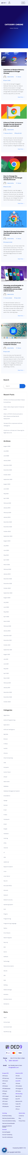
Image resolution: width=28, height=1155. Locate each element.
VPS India (18, 1083)
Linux (5, 871)
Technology (6, 961)
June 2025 (6, 489)
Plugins (6, 914)
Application (7, 724)
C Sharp (6, 743)
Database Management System (12, 791)
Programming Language (10, 923)
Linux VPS (18, 1099)
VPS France (5, 1076)
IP (4, 852)
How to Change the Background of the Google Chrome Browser (13, 178)
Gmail (5, 824)
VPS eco (18, 1109)
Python (5, 928)
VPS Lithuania (5, 1106)
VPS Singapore (19, 1088)
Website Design (8, 989)
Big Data (6, 734)
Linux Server (7, 876)
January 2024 (7, 517)
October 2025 (7, 474)
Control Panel (7, 772)
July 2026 (6, 451)
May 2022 (6, 612)
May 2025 (6, 493)
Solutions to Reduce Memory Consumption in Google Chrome (14, 71)
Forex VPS (18, 1106)
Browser (6, 133)
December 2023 (8, 522)
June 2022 (6, 607)
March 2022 (7, 621)
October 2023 (7, 531)
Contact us (21, 1115)
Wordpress (6, 1004)
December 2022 (8, 578)
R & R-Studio (7, 933)
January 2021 (7, 687)
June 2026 (6, 455)
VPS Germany (5, 1078)
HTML (5, 843)
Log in (5, 1017)
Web (5, 980)
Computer (6, 767)
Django (6, 800)
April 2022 (6, 616)
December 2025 (8, 465)
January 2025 (7, 507)
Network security (8, 899)
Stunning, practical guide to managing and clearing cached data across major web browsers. (13, 288)
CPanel (5, 776)
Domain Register (6, 1132)
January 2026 (7, 460)
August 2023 (7, 541)
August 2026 (7, 446)
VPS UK (4, 1083)
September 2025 (8, 479)
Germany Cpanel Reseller (8, 1123)
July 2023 (6, 545)
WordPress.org (7, 1031)
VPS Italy (4, 1093)
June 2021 (6, 664)
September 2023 (8, 536)
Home (11, 28)
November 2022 (8, 583)
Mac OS (5, 881)
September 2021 (8, 649)
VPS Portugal (5, 1096)
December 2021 (8, 635)
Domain (6, 805)
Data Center (7, 781)
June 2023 (6, 550)
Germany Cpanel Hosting (8, 1118)
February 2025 (7, 503)
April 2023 (6, 560)
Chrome (19, 76)
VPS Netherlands (6, 1088)
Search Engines (8, 937)
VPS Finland (5, 1086)
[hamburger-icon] (23, 3)
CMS (5, 762)
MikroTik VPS (18, 1096)
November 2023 (8, 526)
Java (5, 857)
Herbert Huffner (10, 76)
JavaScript (6, 862)
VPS (5, 975)
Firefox (5, 814)
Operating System (8, 904)
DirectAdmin (7, 795)
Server (5, 952)
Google (5, 829)
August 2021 (7, 654)
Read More (20, 97)
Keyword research (8, 866)
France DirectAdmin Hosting (9, 1121)
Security (6, 942)
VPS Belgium (5, 1099)
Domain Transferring (7, 1134)
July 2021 (6, 659)
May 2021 (6, 668)
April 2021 (6, 673)
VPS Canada (19, 1078)
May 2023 (6, 555)
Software (6, 956)
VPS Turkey (18, 1091)
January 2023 (7, 574)
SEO (5, 947)
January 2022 (7, 630)
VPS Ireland (5, 1104)
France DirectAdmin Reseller (7, 1126)
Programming (7, 918)
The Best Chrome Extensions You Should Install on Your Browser (14, 233)
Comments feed (8, 1027)
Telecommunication (9, 966)
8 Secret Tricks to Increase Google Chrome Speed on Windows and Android (13, 124)
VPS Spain (4, 1091)
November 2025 (8, 470)
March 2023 (7, 564)
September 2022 (8, 593)
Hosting (6, 838)
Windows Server (8, 999)
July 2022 (6, 602)
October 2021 (7, 645)
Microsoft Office (8, 885)
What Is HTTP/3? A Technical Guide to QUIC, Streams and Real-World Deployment (13, 416)
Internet (10, 298)
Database (6, 786)
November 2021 (8, 640)
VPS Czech (4, 1101)
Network (6, 895)
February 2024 (7, 512)
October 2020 (7, 701)
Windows (6, 994)
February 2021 (7, 683)
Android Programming (9, 720)
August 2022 (7, 597)
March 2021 (6, 678)
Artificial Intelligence (9, 729)
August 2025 (7, 484)
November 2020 (8, 697)
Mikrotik (6, 890)
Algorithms (6, 715)
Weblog (6, 985)
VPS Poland (5, 1081)
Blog (20, 1118)
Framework (6, 819)
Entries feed (7, 1022)
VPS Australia (19, 1086)
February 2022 (7, 626)
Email (5, 810)
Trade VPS (18, 1104)
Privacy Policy (22, 1121)
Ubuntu (5, 970)
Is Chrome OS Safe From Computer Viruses (12, 343)
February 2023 (7, 569)
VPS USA (18, 1076)
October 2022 (7, 588)
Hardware (6, 833)
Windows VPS (19, 1101)
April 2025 (6, 498)
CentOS (5, 748)
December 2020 (8, 692)
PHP (5, 909)
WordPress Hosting (6, 1115)
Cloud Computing (8, 758)
